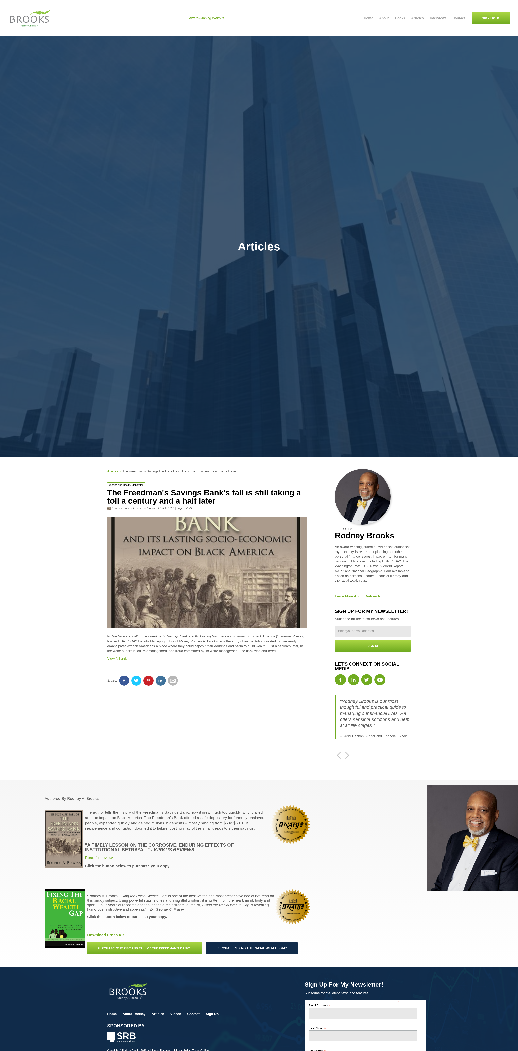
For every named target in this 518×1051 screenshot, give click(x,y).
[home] (30, 18)
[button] (339, 755)
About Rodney (134, 1014)
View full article (118, 659)
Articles (417, 18)
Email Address (320, 1005)
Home (368, 18)
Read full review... (100, 858)
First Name (317, 1028)
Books (400, 18)
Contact (458, 18)
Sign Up (212, 1014)
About (384, 18)
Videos (175, 1014)
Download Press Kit (105, 935)
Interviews (438, 18)
